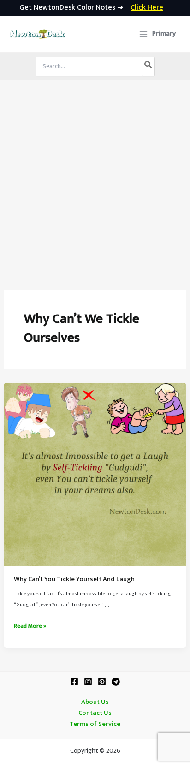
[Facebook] (74, 682)
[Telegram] (116, 682)
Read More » (30, 626)
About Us (95, 702)
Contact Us (95, 713)
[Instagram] (88, 682)
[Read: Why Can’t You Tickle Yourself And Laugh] (95, 474)
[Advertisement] (95, 180)
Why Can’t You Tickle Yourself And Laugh (74, 579)
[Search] (148, 66)
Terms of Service (95, 724)
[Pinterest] (102, 682)
